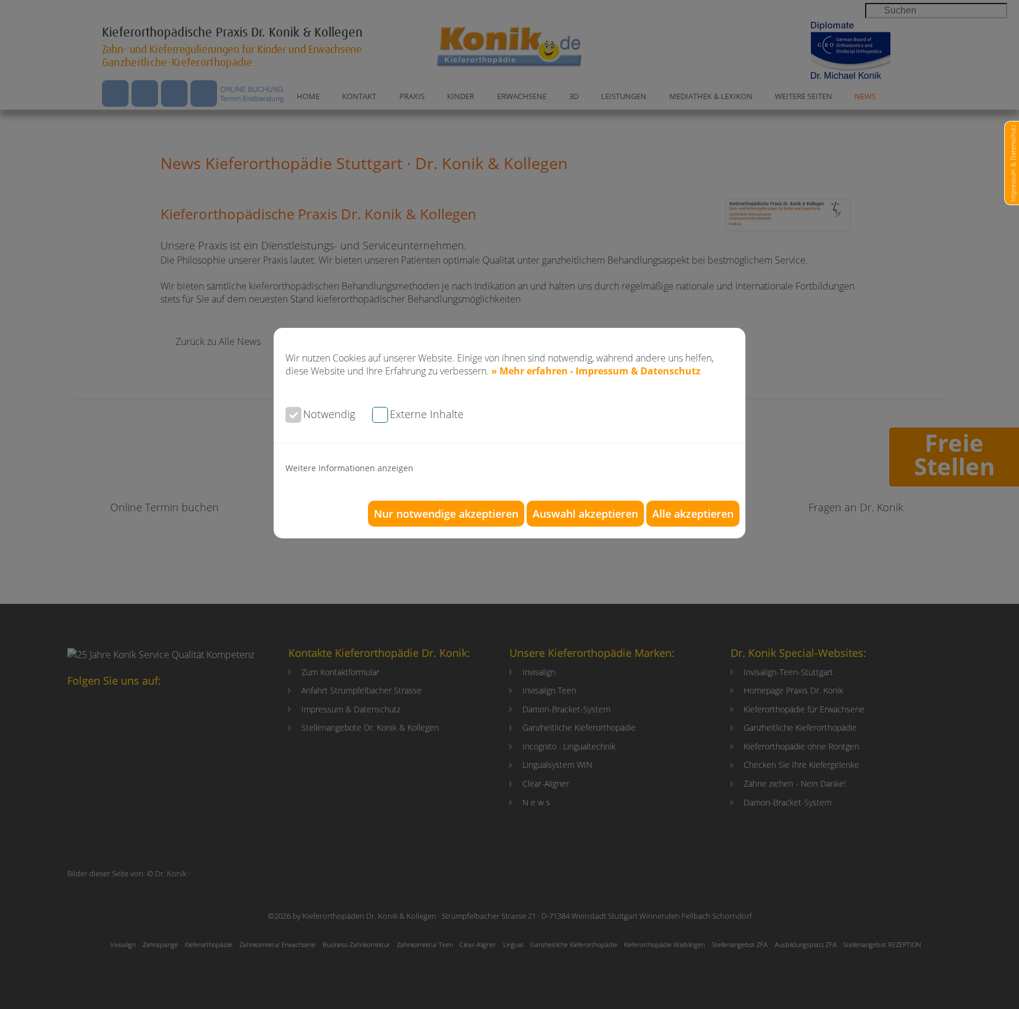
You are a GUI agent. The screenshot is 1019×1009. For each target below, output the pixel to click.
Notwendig (329, 414)
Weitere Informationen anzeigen (349, 468)
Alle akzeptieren (693, 514)
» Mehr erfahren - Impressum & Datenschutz (596, 370)
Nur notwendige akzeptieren (446, 514)
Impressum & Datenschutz (1012, 163)
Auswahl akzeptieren (585, 514)
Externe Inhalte (427, 414)
